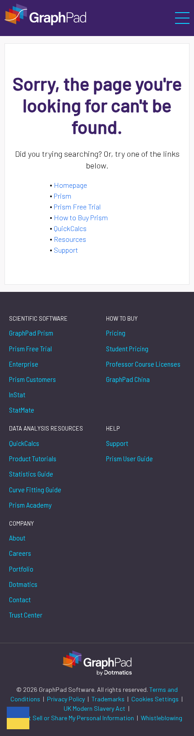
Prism (62, 195)
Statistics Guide (31, 473)
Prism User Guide (129, 458)
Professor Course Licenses (143, 363)
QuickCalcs (70, 228)
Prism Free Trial (77, 206)
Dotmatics (23, 584)
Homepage (70, 185)
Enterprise (23, 363)
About (17, 537)
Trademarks (109, 699)
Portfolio (21, 568)
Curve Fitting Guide (35, 489)
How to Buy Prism (81, 217)
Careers (20, 553)
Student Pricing (127, 348)
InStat (17, 394)
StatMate (21, 409)
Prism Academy (30, 504)
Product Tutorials (32, 458)
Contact (20, 599)
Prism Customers (32, 379)
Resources (70, 239)
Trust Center (25, 614)
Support (66, 249)
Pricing (115, 332)
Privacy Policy (66, 699)
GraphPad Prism (31, 332)
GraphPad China (128, 379)
